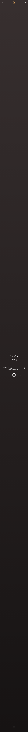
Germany (14, 360)
